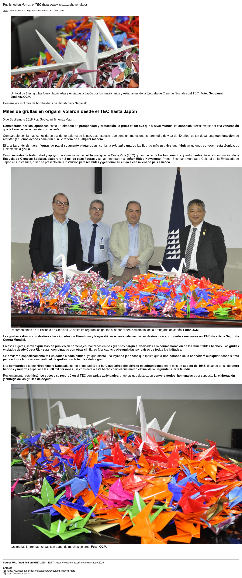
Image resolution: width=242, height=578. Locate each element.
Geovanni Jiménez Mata (56, 119)
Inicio (5, 10)
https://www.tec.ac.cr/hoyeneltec (64, 4)
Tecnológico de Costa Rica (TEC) (112, 155)
